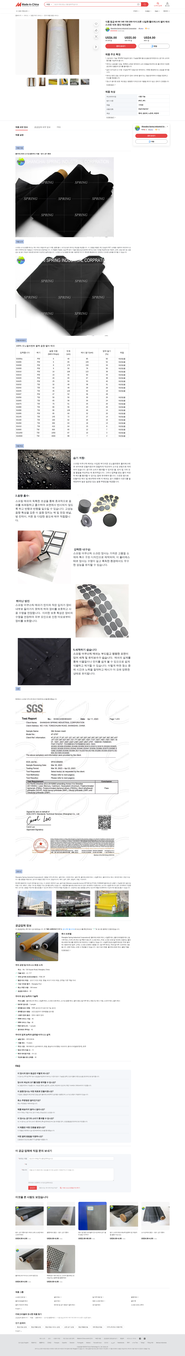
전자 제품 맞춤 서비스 (51, 15)
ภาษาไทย (135, 1342)
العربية (113, 1342)
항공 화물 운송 (83, 1327)
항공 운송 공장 (22, 1327)
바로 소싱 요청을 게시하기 (70, 1188)
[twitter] (144, 1338)
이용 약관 (134, 1348)
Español (64, 1342)
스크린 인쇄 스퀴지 (137, 1305)
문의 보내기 (120, 46)
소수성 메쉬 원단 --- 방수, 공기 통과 (152, 1232)
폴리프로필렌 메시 (21, 1301)
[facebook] (140, 1338)
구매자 (135, 11)
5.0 (144, 130)
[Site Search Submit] (144, 4)
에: (26, 1164)
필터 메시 (57, 1297)
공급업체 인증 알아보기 (110, 1338)
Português (80, 1342)
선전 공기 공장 (69, 1327)
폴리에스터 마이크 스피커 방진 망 (26, 1275)
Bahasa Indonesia (161, 1342)
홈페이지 (18, 15)
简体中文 (34, 1342)
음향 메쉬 (134, 1297)
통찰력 (122, 1338)
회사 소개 (42, 1338)
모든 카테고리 (23, 11)
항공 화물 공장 (36, 1327)
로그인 (167, 6)
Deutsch (72, 1342)
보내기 (32, 1188)
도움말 (147, 11)
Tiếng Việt (150, 1342)
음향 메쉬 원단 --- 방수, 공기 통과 (57, 1232)
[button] (138, 4)
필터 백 (133, 1301)
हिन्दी (128, 1342)
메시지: (24, 1170)
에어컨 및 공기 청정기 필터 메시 (64, 1305)
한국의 (106, 1342)
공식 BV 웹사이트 (69, 929)
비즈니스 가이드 (131, 1338)
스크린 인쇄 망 (20, 1297)
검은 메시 (57, 1301)
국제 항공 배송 (97, 1327)
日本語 (49, 1342)
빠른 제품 (98, 1338)
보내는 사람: (23, 1158)
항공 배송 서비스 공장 (52, 1327)
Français (56, 1342)
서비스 (26, 15)
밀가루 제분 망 (97, 1297)
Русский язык (97, 1342)
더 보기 (18, 1331)
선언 (49, 1338)
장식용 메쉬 (96, 1305)
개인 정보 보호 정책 (68, 1338)
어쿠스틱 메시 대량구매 (114, 1327)
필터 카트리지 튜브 (21, 1305)
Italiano (88, 1342)
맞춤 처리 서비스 (36, 15)
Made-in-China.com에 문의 (85, 1338)
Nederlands (121, 1342)
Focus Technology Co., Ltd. (95, 1347)
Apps (156, 11)
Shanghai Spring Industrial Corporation (123, 28)
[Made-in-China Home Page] (27, 4)
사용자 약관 (56, 1338)
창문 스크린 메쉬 (98, 1301)
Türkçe (142, 1342)
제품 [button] (48, 4)
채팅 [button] (155, 46)
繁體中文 (42, 1342)
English (26, 1342)
